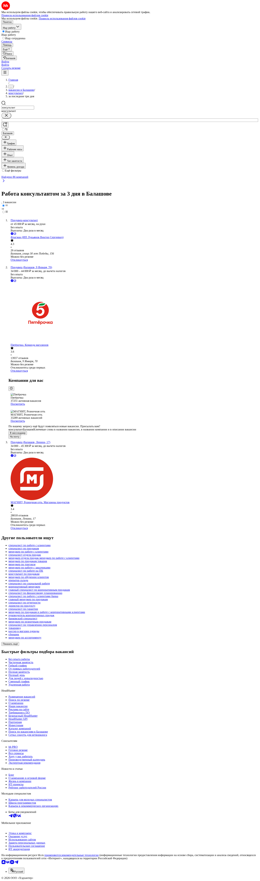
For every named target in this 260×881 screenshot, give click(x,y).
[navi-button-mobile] (4, 73)
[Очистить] (6, 115)
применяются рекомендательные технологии (71, 855)
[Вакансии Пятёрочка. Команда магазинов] (133, 313)
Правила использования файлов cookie (62, 18)
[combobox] (17, 107)
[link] (7, 53)
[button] (5, 61)
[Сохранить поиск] (4, 125)
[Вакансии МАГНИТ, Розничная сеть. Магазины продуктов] (133, 479)
